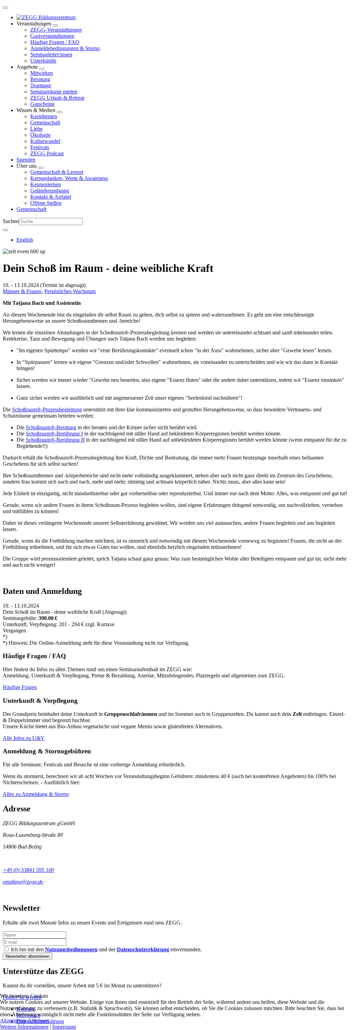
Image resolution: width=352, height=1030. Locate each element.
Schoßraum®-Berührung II (55, 440)
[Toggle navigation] (5, 8)
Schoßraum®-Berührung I (54, 433)
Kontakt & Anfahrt (50, 197)
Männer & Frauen (22, 291)
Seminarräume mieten (53, 92)
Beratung (40, 79)
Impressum (64, 1027)
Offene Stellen (46, 203)
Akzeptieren (13, 1020)
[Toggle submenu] (55, 25)
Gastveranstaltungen (52, 36)
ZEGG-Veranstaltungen (56, 30)
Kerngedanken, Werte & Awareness (69, 178)
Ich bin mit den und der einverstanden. (106, 949)
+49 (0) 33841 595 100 (28, 870)
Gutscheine (42, 104)
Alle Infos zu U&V (24, 738)
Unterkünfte (43, 61)
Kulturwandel (45, 141)
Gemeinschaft (45, 122)
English (24, 240)
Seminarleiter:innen (51, 54)
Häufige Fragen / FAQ (54, 42)
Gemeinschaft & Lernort (56, 172)
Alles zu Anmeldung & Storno (36, 794)
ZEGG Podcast (47, 153)
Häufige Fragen (20, 687)
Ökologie (40, 135)
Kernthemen (43, 116)
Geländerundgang (49, 190)
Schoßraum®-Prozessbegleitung (47, 409)
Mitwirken (41, 73)
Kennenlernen (45, 184)
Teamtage (40, 85)
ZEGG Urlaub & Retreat (57, 98)
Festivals (39, 147)
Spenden (25, 160)
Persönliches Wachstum (70, 291)
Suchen (11, 221)
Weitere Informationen (24, 1027)
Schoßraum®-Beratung (51, 427)
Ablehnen (38, 1020)
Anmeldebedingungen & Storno (65, 48)
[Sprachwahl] (5, 230)
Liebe (36, 129)
